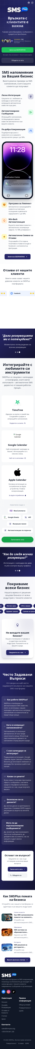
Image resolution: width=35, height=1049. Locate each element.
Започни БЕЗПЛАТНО (17, 50)
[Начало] (17, 978)
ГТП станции (8, 614)
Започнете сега (16, 872)
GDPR (21, 1014)
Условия (21, 1046)
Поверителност (25, 1010)
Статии (4, 1019)
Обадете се (16, 878)
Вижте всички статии (16, 962)
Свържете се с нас (16, 655)
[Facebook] (29, 3)
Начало (4, 1005)
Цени (4, 1022)
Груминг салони (24, 614)
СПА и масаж (12, 608)
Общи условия (24, 1007)
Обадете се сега (17, 60)
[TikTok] (14, 994)
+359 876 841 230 (8, 1034)
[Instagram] (32, 3)
